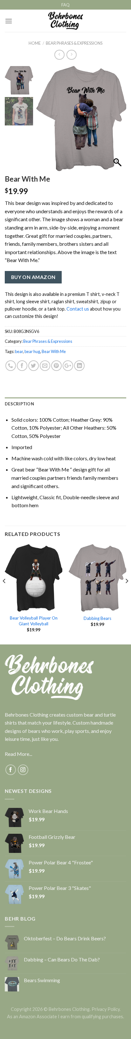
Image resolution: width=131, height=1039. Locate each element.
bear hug (32, 351)
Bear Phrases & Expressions (74, 43)
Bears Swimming (42, 980)
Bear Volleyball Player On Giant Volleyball (34, 620)
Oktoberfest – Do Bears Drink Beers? (65, 938)
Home (35, 43)
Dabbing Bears (97, 618)
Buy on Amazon (33, 277)
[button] (118, 122)
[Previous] (4, 594)
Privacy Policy (106, 1009)
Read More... (18, 754)
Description (19, 403)
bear (19, 351)
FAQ (65, 4)
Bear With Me (54, 351)
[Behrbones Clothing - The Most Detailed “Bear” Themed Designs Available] (65, 21)
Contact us (77, 309)
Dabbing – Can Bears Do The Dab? (62, 959)
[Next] (126, 594)
